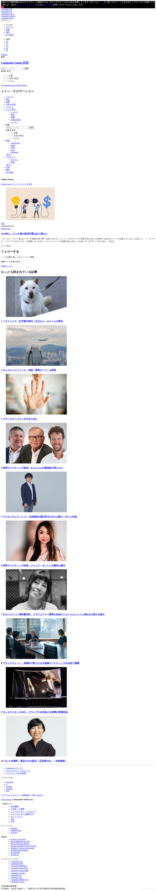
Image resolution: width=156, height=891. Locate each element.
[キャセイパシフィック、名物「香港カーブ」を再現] (36, 365)
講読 (8, 32)
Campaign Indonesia (19, 866)
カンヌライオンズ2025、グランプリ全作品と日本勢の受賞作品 (35, 712)
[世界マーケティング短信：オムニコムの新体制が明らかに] (36, 463)
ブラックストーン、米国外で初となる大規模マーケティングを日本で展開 (41, 663)
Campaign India (17, 864)
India (13, 150)
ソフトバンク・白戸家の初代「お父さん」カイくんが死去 (33, 321)
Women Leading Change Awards (23, 846)
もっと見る (11, 109)
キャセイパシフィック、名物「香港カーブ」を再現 (29, 370)
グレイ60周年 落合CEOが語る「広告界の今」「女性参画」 (35, 761)
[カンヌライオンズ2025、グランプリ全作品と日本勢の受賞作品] (36, 707)
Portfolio (14, 828)
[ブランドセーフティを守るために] (36, 414)
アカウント (11, 157)
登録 (13, 162)
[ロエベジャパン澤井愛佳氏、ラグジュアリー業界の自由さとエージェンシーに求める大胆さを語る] (36, 609)
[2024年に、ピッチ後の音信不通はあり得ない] (30, 219)
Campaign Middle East (19, 880)
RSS (12, 819)
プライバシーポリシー (26, 5)
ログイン (10, 27)
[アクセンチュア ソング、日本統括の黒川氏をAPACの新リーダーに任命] (36, 512)
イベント (10, 107)
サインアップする (16, 773)
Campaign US (6, 11)
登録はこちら (7, 266)
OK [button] (2, 7)
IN (7, 48)
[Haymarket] (6, 800)
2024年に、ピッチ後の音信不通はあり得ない (24, 233)
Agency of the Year (18, 839)
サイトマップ (16, 817)
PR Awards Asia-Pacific (20, 844)
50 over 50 (15, 855)
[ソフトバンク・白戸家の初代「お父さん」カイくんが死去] (36, 316)
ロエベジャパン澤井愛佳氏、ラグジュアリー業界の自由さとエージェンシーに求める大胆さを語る (54, 614)
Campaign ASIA (7, 14)
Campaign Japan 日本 (19, 868)
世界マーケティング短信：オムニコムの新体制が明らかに (33, 467)
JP (7, 44)
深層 (8, 102)
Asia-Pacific (15, 143)
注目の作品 (14, 78)
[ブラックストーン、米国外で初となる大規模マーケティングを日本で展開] (36, 658)
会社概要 (15, 806)
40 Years (14, 833)
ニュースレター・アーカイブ (23, 811)
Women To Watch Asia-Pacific (22, 848)
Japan (13, 145)
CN (7, 46)
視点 (8, 99)
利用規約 (48, 5)
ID (7, 50)
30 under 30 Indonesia (19, 850)
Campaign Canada (8, 16)
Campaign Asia (17, 861)
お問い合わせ (37, 795)
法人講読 (10, 35)
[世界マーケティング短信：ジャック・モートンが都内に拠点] (36, 560)
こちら (101, 2)
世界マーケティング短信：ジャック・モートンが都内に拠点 (34, 565)
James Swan (5, 229)
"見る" (8, 154)
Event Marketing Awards (20, 841)
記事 (11, 76)
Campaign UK (6, 9)
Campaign (14, 768)
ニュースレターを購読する (22, 814)
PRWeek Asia (16, 830)
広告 (8, 30)
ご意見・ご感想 (17, 809)
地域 (8, 141)
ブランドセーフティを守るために (20, 419)
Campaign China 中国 (19, 871)
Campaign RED (7, 18)
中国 (13, 148)
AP (7, 42)
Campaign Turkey (18, 882)
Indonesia (14, 152)
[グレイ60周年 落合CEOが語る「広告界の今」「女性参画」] (36, 756)
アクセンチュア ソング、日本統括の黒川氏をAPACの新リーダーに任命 (40, 516)
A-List (11, 81)
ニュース (10, 97)
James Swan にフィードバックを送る (16, 184)
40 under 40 (15, 852)
